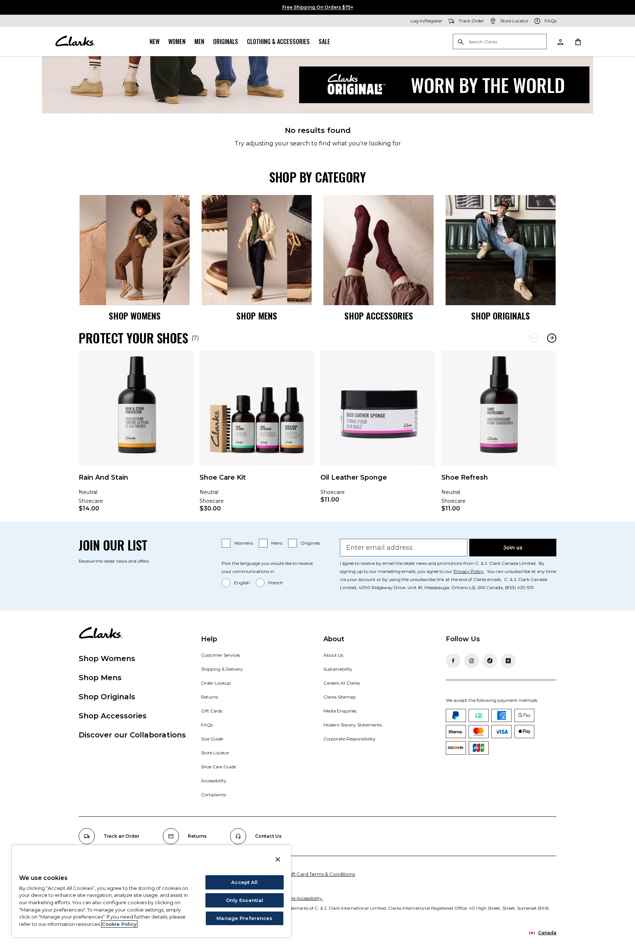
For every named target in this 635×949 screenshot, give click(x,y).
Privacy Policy (468, 571)
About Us (333, 655)
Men (199, 41)
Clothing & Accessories (278, 41)
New (154, 41)
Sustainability (337, 669)
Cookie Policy (119, 924)
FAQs (207, 725)
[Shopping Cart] (577, 41)
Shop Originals (107, 696)
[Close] (278, 859)
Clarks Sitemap (339, 697)
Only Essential (244, 900)
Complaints (213, 794)
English (242, 582)
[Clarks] (75, 41)
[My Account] (560, 41)
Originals (225, 41)
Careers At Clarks (341, 683)
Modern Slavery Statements (352, 725)
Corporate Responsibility (349, 738)
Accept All (244, 882)
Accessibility (213, 780)
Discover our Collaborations (132, 734)
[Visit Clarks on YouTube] (508, 660)
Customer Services (220, 655)
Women (177, 41)
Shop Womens (107, 658)
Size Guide (212, 738)
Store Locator (215, 752)
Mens (276, 543)
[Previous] (533, 338)
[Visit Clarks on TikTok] (489, 660)
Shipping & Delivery (222, 669)
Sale (324, 41)
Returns (209, 697)
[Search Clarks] (499, 42)
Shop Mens (100, 677)
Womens (243, 543)
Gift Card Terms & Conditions (321, 874)
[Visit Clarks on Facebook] (453, 660)
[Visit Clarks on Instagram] (471, 660)
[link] (136, 436)
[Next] (551, 338)
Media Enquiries (339, 711)
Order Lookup (216, 683)
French (275, 582)
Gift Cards (211, 711)
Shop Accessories (113, 715)
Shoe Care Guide (218, 766)
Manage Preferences (244, 918)
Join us (513, 547)
